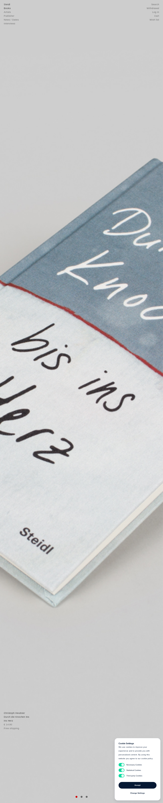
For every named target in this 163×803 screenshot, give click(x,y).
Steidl (7, 4)
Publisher (9, 16)
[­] (12, 401)
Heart (61, 401)
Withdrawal (153, 8)
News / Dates (11, 19)
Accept (137, 785)
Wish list (154, 19)
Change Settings (137, 793)
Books (7, 8)
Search (155, 4)
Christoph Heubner (14, 713)
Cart (156, 16)
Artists (7, 12)
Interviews (9, 23)
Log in (155, 12)
